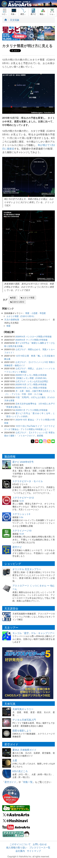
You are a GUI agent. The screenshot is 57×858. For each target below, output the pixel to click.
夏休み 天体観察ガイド (24, 749)
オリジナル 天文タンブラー (26, 569)
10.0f (21, 533)
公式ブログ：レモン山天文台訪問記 (31, 381)
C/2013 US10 (18, 301)
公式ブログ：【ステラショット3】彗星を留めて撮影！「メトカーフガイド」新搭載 (29, 434)
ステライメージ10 (21, 530)
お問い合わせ (40, 844)
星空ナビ (17, 547)
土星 (14, 760)
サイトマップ (34, 851)
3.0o (21, 517)
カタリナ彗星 (28, 297)
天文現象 (14, 20)
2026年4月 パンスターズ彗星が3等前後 (33, 336)
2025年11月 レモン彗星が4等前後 (31, 374)
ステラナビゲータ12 (23, 497)
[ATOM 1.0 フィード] (49, 441)
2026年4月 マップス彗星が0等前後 (31, 339)
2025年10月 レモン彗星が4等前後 (31, 387)
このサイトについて (20, 844)
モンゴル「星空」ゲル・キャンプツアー (33, 633)
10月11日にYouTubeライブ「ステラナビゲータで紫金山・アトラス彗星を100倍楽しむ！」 (29, 427)
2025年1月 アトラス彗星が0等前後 (31, 409)
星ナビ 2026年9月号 (23, 461)
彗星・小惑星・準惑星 (35, 313)
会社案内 (20, 851)
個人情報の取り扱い (16, 847)
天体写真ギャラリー (22, 709)
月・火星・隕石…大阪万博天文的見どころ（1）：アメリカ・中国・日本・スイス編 (29, 392)
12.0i (21, 500)
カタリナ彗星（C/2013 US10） (20, 316)
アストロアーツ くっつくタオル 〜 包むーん (33, 587)
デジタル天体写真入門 (24, 719)
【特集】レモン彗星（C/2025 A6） (31, 377)
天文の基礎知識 (11, 319)
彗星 (14, 297)
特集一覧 (28, 782)
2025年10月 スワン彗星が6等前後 (31, 384)
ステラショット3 (21, 514)
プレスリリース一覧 (39, 847)
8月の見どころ (20, 771)
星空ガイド (10, 782)
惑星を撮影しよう (21, 730)
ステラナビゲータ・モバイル (27, 481)
